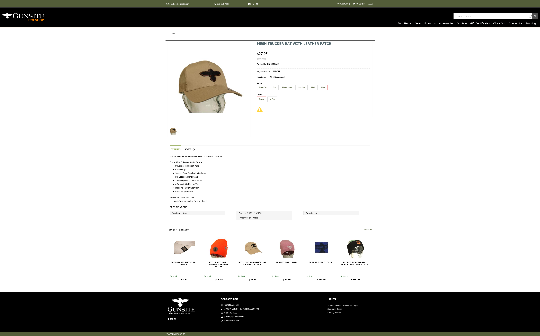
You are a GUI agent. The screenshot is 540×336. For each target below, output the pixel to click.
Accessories (446, 23)
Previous (161, 93)
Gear (418, 23)
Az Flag (272, 99)
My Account (342, 4)
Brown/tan (263, 87)
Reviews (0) (190, 149)
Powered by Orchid (175, 334)
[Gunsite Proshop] (23, 17)
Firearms (430, 23)
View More (368, 229)
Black (313, 87)
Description (175, 149)
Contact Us (515, 23)
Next (258, 93)
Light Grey (301, 87)
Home (172, 33)
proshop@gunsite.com (179, 4)
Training (531, 23)
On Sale (462, 23)
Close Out (499, 23)
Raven (261, 99)
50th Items (404, 23)
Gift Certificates (480, 23)
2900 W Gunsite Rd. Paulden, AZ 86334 (241, 309)
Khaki (323, 87)
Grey (274, 87)
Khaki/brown (287, 87)
